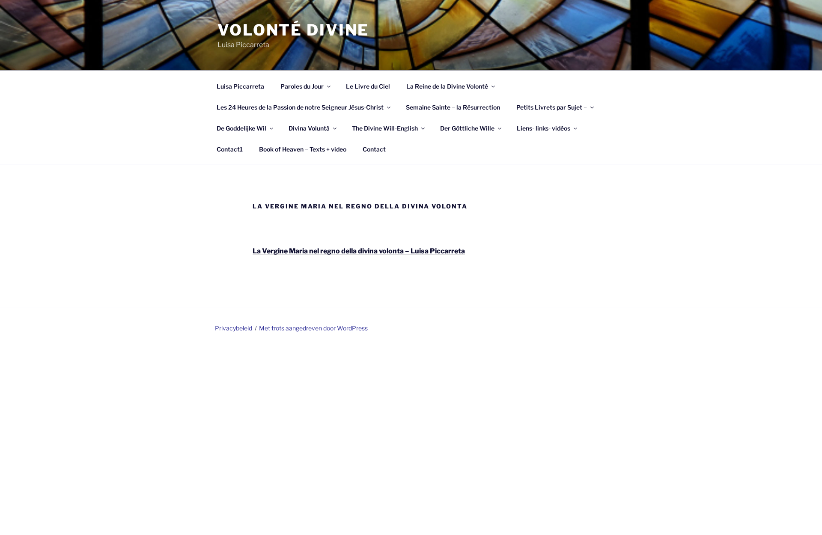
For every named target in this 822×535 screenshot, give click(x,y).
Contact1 (230, 149)
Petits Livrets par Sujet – (551, 107)
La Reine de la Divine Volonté (447, 86)
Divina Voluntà (309, 128)
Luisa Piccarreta (240, 86)
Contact (374, 149)
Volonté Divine (293, 30)
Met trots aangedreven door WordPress (313, 328)
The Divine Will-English (385, 128)
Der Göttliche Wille (467, 128)
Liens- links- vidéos (543, 128)
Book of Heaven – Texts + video (302, 149)
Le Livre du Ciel (368, 86)
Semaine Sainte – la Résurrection (453, 107)
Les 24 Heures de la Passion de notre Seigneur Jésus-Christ (300, 107)
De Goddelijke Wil (241, 128)
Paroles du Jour (302, 86)
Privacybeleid (233, 328)
